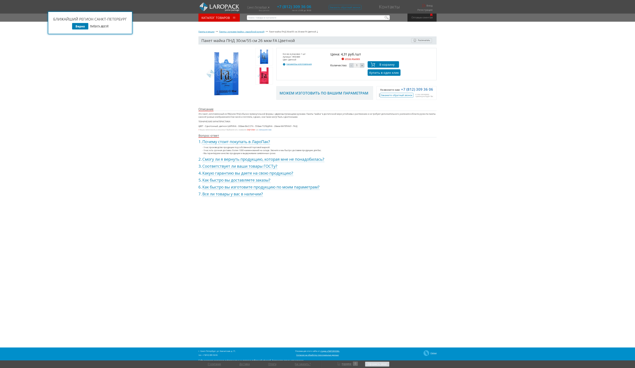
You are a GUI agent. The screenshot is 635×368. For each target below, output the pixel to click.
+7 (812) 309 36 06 (294, 6)
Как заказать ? (303, 364)
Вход (429, 5)
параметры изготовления (299, 64)
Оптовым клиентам (422, 17)
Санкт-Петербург (257, 7)
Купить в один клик (384, 73)
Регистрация (424, 9)
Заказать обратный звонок (345, 7)
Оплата (272, 364)
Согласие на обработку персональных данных (317, 355)
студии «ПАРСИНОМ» (329, 351)
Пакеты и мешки (206, 31)
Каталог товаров (215, 18)
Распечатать (424, 40)
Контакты (389, 7)
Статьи (433, 353)
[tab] (317, 141)
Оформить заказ (377, 364)
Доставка (244, 364)
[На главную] (219, 7)
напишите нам (265, 130)
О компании (214, 364)
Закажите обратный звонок (396, 95)
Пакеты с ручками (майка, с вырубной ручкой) (241, 31)
